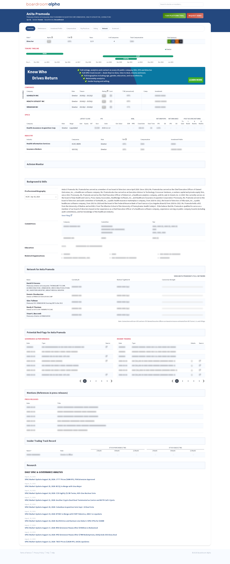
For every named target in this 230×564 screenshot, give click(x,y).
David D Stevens (33, 283)
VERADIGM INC (32, 107)
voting (96, 29)
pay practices (85, 29)
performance (42, 29)
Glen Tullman (32, 301)
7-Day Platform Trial (174, 15)
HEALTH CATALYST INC (35, 101)
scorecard (115, 29)
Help (53, 553)
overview (30, 29)
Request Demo (195, 15)
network (105, 29)
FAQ (47, 553)
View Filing (66, 215)
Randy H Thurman (34, 307)
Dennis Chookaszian (35, 294)
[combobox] (181, 5)
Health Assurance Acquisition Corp (41, 128)
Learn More (195, 79)
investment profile (56, 29)
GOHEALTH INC (33, 96)
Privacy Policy (39, 553)
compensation (71, 29)
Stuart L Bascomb (34, 314)
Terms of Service (26, 553)
